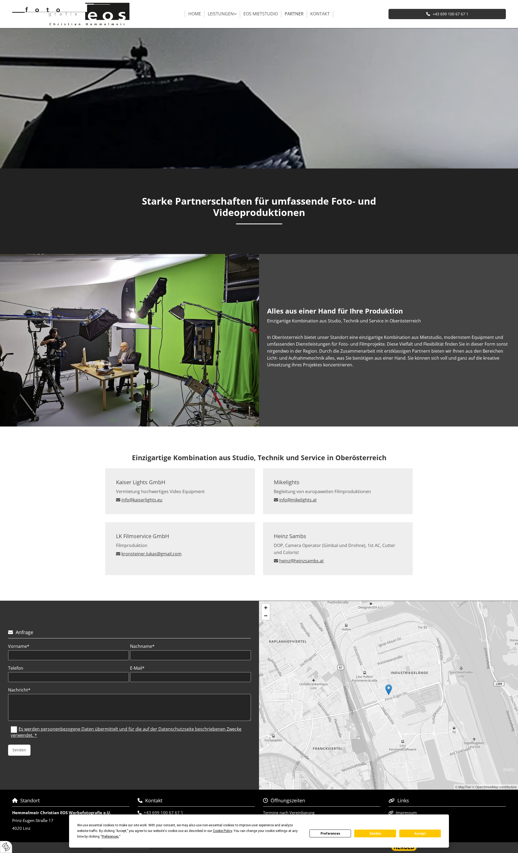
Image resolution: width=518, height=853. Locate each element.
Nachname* (142, 646)
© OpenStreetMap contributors (494, 787)
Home (194, 14)
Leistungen (221, 14)
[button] (447, 14)
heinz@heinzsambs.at (301, 561)
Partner (294, 14)
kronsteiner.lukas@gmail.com (151, 554)
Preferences (330, 833)
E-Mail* (137, 668)
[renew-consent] (6, 847)
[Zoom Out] (266, 616)
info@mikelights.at (298, 500)
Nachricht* (19, 690)
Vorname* (18, 646)
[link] (222, 14)
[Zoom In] (266, 608)
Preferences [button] (110, 836)
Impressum (406, 812)
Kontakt (320, 14)
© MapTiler (463, 787)
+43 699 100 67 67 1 (163, 812)
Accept (420, 833)
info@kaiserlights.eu (141, 500)
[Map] (388, 695)
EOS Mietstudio (260, 14)
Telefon (15, 668)
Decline (375, 833)
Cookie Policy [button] (222, 831)
